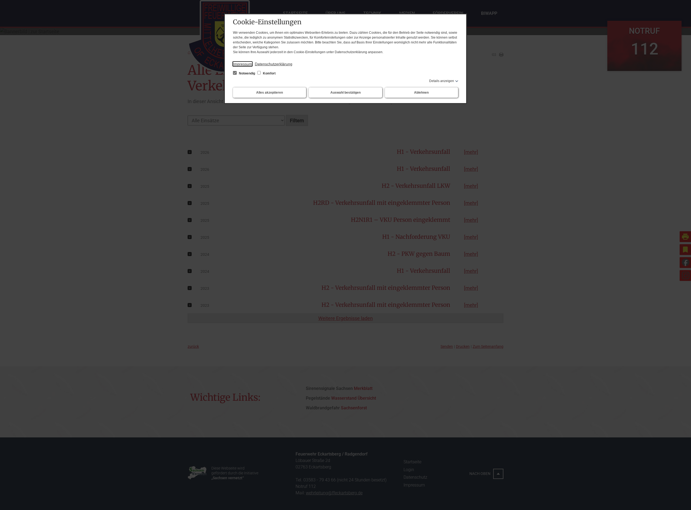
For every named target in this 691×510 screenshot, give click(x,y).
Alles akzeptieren (269, 92)
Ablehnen (421, 92)
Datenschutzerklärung (273, 64)
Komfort (269, 73)
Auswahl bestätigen (345, 92)
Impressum (242, 64)
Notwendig (247, 73)
